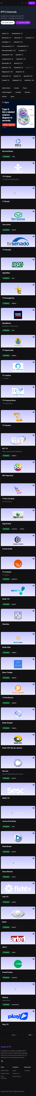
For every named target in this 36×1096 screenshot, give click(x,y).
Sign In (32, 3)
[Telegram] (2, 1061)
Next (30, 1035)
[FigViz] (18, 116)
